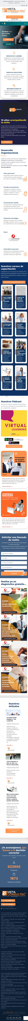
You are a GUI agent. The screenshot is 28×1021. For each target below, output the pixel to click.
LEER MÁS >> (10, 745)
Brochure (8, 44)
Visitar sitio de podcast (14, 446)
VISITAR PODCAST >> (7, 486)
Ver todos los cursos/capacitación (14, 282)
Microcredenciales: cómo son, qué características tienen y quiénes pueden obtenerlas (13, 797)
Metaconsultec (11, 750)
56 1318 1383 (14, 19)
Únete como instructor (14, 16)
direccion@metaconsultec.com (14, 20)
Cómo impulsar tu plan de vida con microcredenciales (12, 763)
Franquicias (8, 39)
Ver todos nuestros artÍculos (14, 830)
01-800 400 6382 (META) (8, 906)
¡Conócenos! (7, 142)
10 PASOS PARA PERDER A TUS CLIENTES (12, 719)
